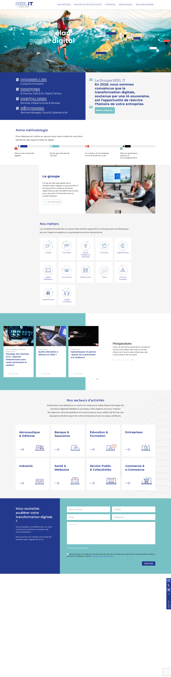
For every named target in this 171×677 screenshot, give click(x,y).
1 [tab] (97, 379)
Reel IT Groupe (24, 4)
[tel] (168, 585)
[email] (168, 580)
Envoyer (148, 563)
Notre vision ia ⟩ (105, 110)
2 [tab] (98, 379)
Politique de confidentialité (103, 556)
